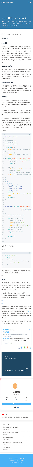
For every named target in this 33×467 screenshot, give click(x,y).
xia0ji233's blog (7, 343)
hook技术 (16, 23)
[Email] (18, 407)
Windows (9, 23)
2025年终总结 (6, 447)
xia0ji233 (12, 329)
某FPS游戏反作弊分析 (8, 437)
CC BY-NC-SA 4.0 (7, 341)
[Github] (15, 407)
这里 (28, 311)
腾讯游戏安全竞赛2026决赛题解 (10, 427)
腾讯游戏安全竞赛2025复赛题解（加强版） (13, 442)
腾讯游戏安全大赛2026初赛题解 (10, 432)
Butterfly (21, 460)
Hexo (13, 460)
